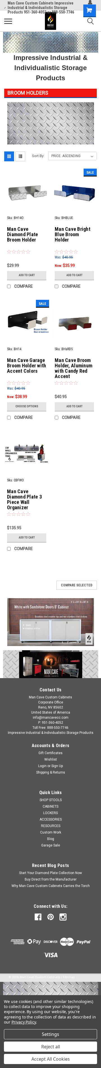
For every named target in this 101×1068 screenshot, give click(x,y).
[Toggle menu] (8, 21)
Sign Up (57, 766)
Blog (50, 839)
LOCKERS (50, 813)
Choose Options (26, 406)
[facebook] (38, 916)
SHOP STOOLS (51, 800)
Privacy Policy (24, 1022)
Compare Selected (76, 585)
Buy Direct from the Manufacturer (51, 879)
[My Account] (90, 2)
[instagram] (62, 916)
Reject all (50, 1047)
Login (42, 766)
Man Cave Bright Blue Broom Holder (72, 234)
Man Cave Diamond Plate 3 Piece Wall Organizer (24, 499)
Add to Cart (27, 275)
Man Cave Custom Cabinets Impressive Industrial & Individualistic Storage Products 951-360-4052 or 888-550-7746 (41, 7)
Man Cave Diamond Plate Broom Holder (22, 234)
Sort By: (38, 156)
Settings (50, 1034)
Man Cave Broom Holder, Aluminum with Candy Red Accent (73, 368)
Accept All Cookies (50, 1059)
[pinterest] (50, 916)
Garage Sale (50, 845)
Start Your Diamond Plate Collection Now (50, 873)
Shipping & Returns (50, 772)
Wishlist (50, 759)
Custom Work (50, 832)
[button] (50, 622)
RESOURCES (50, 826)
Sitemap (69, 977)
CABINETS (50, 806)
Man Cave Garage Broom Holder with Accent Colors (26, 366)
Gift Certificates (50, 753)
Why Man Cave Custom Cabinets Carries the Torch (51, 886)
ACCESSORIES (51, 819)
